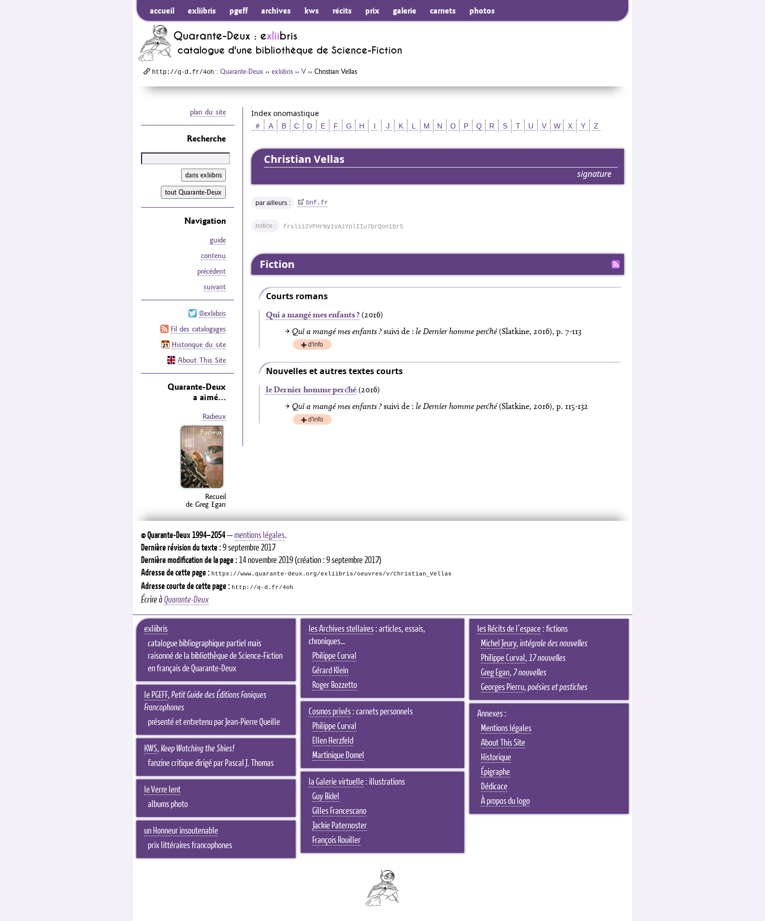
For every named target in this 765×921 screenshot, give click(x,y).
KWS (150, 748)
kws (311, 10)
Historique (496, 757)
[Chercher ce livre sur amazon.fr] (202, 488)
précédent (211, 271)
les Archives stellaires (341, 629)
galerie (404, 10)
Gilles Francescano (339, 811)
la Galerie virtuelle (336, 782)
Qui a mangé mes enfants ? (313, 314)
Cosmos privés (330, 712)
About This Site (201, 360)
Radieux (214, 416)
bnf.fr (317, 203)
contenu (213, 255)
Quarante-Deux (241, 71)
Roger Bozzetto (334, 685)
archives (276, 10)
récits (342, 10)
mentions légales (259, 535)
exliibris (202, 10)
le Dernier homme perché (311, 389)
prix (372, 10)
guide (218, 240)
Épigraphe (495, 772)
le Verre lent (162, 790)
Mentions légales (506, 728)
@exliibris (212, 313)
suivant (214, 287)
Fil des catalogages (198, 329)
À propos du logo (505, 801)
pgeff (239, 10)
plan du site (208, 112)
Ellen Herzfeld (332, 741)
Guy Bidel (325, 796)
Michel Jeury (498, 643)
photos (482, 10)
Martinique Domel (338, 755)
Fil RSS (615, 264)
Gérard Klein (330, 670)
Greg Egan (495, 672)
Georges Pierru (502, 687)
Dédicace (494, 786)
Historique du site (199, 344)
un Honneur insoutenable (181, 831)
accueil (162, 10)
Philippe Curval (334, 656)
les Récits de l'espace (509, 629)
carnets (443, 10)
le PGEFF (156, 695)
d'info (315, 345)
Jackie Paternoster (339, 825)
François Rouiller (336, 840)
